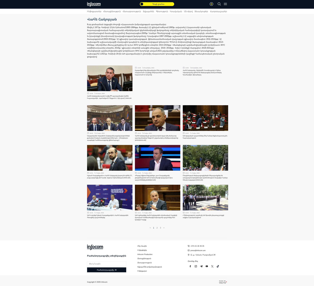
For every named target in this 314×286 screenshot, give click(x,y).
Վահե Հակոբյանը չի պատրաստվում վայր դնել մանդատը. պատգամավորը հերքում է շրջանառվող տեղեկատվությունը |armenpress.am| (156, 138)
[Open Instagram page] (195, 266)
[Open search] (219, 4)
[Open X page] (212, 266)
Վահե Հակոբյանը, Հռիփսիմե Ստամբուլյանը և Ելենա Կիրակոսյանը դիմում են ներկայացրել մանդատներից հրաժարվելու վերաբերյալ (202, 72)
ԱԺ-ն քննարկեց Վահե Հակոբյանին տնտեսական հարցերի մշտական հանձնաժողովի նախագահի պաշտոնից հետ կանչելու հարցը (156, 217)
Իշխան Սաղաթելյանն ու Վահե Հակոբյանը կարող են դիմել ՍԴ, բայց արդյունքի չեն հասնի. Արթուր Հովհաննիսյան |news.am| (109, 176)
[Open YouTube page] (206, 266)
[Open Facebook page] (190, 266)
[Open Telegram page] (201, 266)
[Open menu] (225, 4)
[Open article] (109, 78)
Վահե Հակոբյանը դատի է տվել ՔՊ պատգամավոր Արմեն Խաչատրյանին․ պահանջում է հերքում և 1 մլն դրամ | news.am (109, 97)
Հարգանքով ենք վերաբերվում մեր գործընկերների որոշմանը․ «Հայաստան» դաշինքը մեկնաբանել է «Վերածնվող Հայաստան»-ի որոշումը (157, 72)
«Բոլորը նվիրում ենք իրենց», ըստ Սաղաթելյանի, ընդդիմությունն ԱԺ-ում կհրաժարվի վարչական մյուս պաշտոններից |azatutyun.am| (154, 177)
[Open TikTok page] (217, 266)
